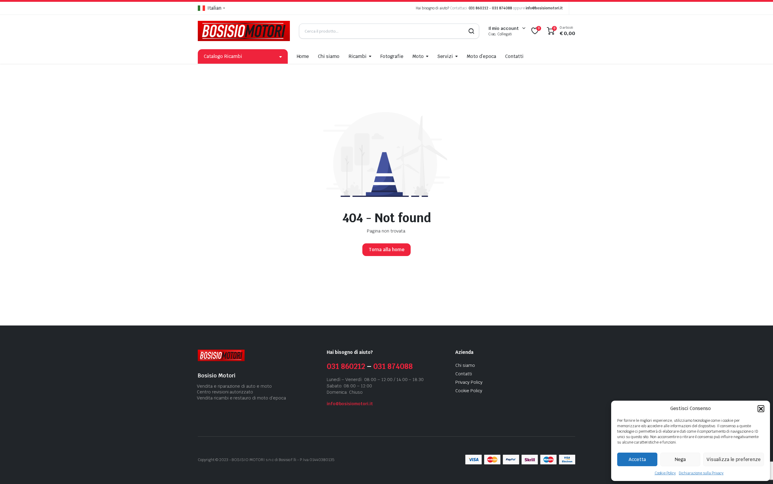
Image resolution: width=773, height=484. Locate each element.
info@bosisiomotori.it (544, 8)
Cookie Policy (665, 473)
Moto (418, 56)
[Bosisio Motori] (244, 31)
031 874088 (502, 8)
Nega (680, 459)
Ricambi (357, 56)
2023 (223, 459)
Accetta (637, 459)
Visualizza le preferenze (734, 459)
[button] (761, 408)
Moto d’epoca (481, 56)
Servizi (445, 56)
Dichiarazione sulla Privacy (701, 473)
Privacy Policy (469, 382)
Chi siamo (328, 56)
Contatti (514, 56)
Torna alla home (386, 249)
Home (303, 56)
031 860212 (479, 8)
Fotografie (391, 56)
